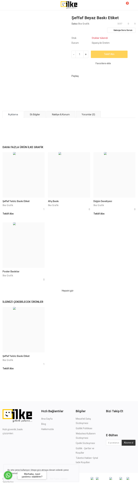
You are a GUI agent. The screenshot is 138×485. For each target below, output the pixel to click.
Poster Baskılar (11, 271)
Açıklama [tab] (13, 114)
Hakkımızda (47, 429)
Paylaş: (75, 76)
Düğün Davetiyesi (102, 201)
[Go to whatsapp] (8, 475)
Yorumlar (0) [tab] (88, 114)
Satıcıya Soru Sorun (122, 30)
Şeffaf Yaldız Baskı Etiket (16, 201)
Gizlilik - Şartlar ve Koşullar (85, 450)
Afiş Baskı (53, 201)
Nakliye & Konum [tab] (61, 114)
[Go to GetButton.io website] (8, 482)
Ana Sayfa (47, 418)
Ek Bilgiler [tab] (35, 114)
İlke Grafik (83, 23)
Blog (43, 424)
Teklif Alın (109, 54)
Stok (74, 38)
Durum (75, 43)
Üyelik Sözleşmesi (85, 443)
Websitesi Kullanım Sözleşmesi (86, 435)
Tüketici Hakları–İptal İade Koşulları (87, 460)
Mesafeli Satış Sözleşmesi (83, 420)
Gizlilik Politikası (84, 428)
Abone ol (128, 442)
